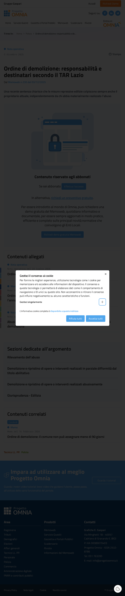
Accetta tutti (96, 319)
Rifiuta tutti (75, 319)
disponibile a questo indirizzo (64, 311)
